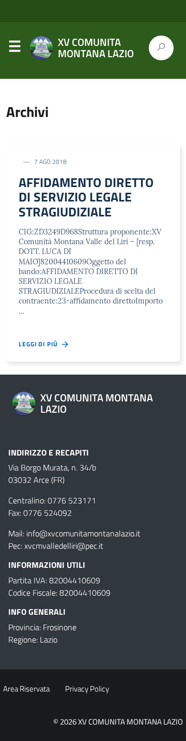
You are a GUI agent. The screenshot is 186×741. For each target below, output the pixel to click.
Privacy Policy (87, 689)
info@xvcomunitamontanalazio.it (83, 533)
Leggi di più (40, 344)
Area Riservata (26, 689)
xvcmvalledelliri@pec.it (63, 546)
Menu (14, 48)
